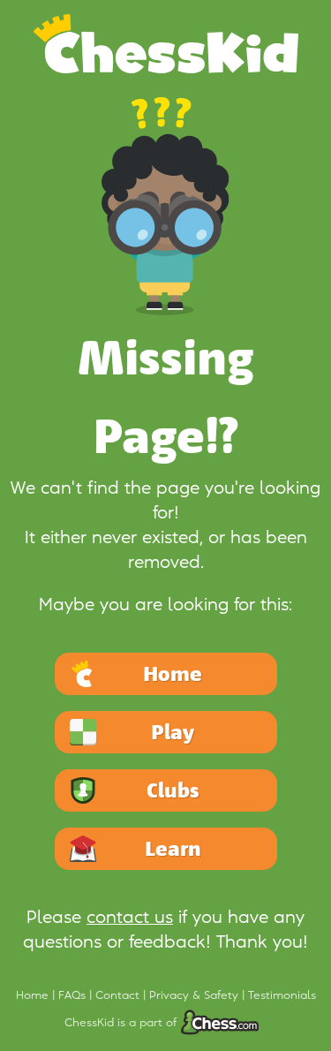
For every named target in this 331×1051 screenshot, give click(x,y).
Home (34, 995)
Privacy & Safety (195, 995)
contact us (130, 918)
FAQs (73, 995)
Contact (119, 995)
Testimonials (282, 995)
